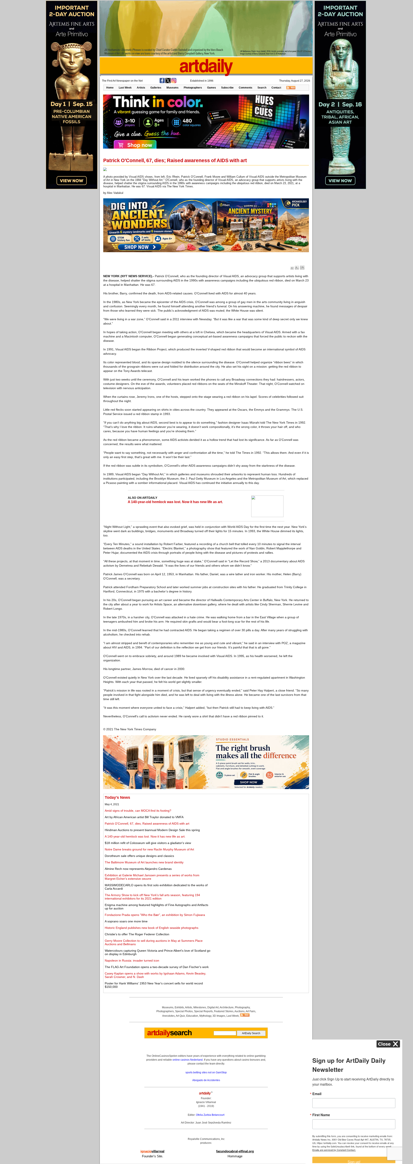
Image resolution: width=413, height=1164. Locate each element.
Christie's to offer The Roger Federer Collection (137, 934)
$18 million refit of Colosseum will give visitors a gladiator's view (148, 843)
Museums (172, 87)
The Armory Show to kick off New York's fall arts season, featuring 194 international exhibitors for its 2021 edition (152, 896)
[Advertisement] (259, 825)
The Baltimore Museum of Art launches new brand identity (144, 862)
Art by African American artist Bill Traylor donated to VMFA (144, 817)
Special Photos (184, 1011)
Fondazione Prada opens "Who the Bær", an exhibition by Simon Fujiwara (155, 915)
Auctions (239, 1011)
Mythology (205, 1015)
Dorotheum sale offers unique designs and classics (139, 856)
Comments (245, 87)
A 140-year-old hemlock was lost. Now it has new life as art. (175, 502)
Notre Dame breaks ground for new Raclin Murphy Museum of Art (149, 849)
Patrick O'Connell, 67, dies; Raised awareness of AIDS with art (147, 823)
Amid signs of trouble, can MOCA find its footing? (138, 810)
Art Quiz (180, 1015)
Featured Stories (223, 1011)
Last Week (125, 87)
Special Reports (203, 1011)
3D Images (219, 1015)
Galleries (155, 87)
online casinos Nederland (188, 1059)
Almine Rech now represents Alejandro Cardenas (138, 868)
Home (110, 87)
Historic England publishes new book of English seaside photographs (151, 927)
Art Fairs (250, 1011)
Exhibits (179, 1007)
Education (192, 1015)
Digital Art (213, 1007)
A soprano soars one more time (126, 921)
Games (211, 87)
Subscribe (227, 87)
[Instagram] (173, 82)
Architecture (227, 1007)
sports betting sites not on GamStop (206, 1072)
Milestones (199, 1007)
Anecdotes (168, 1015)
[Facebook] (162, 82)
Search (261, 87)
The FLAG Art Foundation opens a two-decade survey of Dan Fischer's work (157, 967)
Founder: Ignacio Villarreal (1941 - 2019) (206, 1102)
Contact (276, 87)
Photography (242, 1007)
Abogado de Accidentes (206, 1080)
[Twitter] (168, 82)
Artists (141, 87)
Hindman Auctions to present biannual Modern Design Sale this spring (152, 830)
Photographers (193, 87)
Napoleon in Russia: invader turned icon (132, 960)
